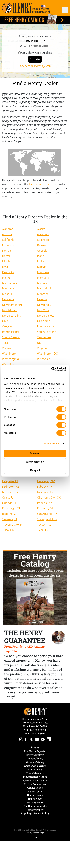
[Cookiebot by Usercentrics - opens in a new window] (51, 369)
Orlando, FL (9, 503)
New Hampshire (12, 305)
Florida (6, 250)
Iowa (5, 267)
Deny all (35, 470)
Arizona (7, 234)
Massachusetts (11, 283)
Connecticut (10, 245)
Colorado (43, 240)
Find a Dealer (35, 769)
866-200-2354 (38, 730)
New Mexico (9, 310)
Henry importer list (41, 184)
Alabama (7, 229)
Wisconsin (43, 359)
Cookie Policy (35, 787)
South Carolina (46, 332)
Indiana (42, 261)
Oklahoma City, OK (49, 497)
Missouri (7, 294)
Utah (40, 343)
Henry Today (35, 791)
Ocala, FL (7, 497)
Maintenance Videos (35, 776)
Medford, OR (10, 492)
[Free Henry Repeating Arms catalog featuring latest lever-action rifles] (35, 19)
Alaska (41, 229)
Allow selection (35, 461)
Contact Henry (35, 758)
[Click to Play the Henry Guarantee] (58, 637)
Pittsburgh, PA (11, 508)
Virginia (42, 348)
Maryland (43, 277)
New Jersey (44, 305)
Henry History (35, 795)
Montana (43, 294)
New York (43, 310)
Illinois (6, 261)
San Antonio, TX (47, 514)
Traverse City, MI (12, 524)
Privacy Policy (35, 809)
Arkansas (43, 234)
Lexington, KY (10, 487)
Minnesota (9, 288)
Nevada (42, 299)
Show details (51, 443)
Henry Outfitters (35, 754)
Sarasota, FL (10, 519)
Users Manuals (35, 773)
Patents (35, 747)
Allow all (35, 453)
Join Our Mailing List (35, 780)
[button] (62, 10)
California (8, 240)
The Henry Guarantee (35, 806)
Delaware (43, 245)
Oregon (7, 326)
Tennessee (44, 337)
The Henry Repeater (35, 751)
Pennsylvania (45, 326)
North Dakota (46, 315)
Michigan (43, 283)
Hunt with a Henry (35, 765)
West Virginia (10, 359)
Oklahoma (43, 321)
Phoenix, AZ (44, 503)
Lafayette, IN (10, 481)
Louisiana (43, 272)
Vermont (7, 348)
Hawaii (6, 256)
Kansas (41, 267)
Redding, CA (9, 514)
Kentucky (8, 272)
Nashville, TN (45, 492)
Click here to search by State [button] (35, 66)
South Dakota (11, 337)
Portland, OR (45, 508)
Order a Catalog (35, 762)
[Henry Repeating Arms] (26, 8)
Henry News (35, 798)
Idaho (40, 256)
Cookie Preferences (35, 784)
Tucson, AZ (44, 524)
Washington (10, 353)
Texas (5, 343)
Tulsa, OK (8, 530)
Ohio (5, 321)
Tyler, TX (42, 530)
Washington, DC (47, 353)
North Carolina (11, 315)
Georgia (42, 250)
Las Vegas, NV (46, 481)
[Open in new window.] (21, 739)
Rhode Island (10, 332)
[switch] (61, 417)
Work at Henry (35, 802)
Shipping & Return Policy (35, 813)
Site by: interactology (35, 832)
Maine (6, 277)
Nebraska (8, 299)
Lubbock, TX (44, 487)
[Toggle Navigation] (65, 10)
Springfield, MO (47, 519)
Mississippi (44, 288)
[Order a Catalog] (35, 587)
